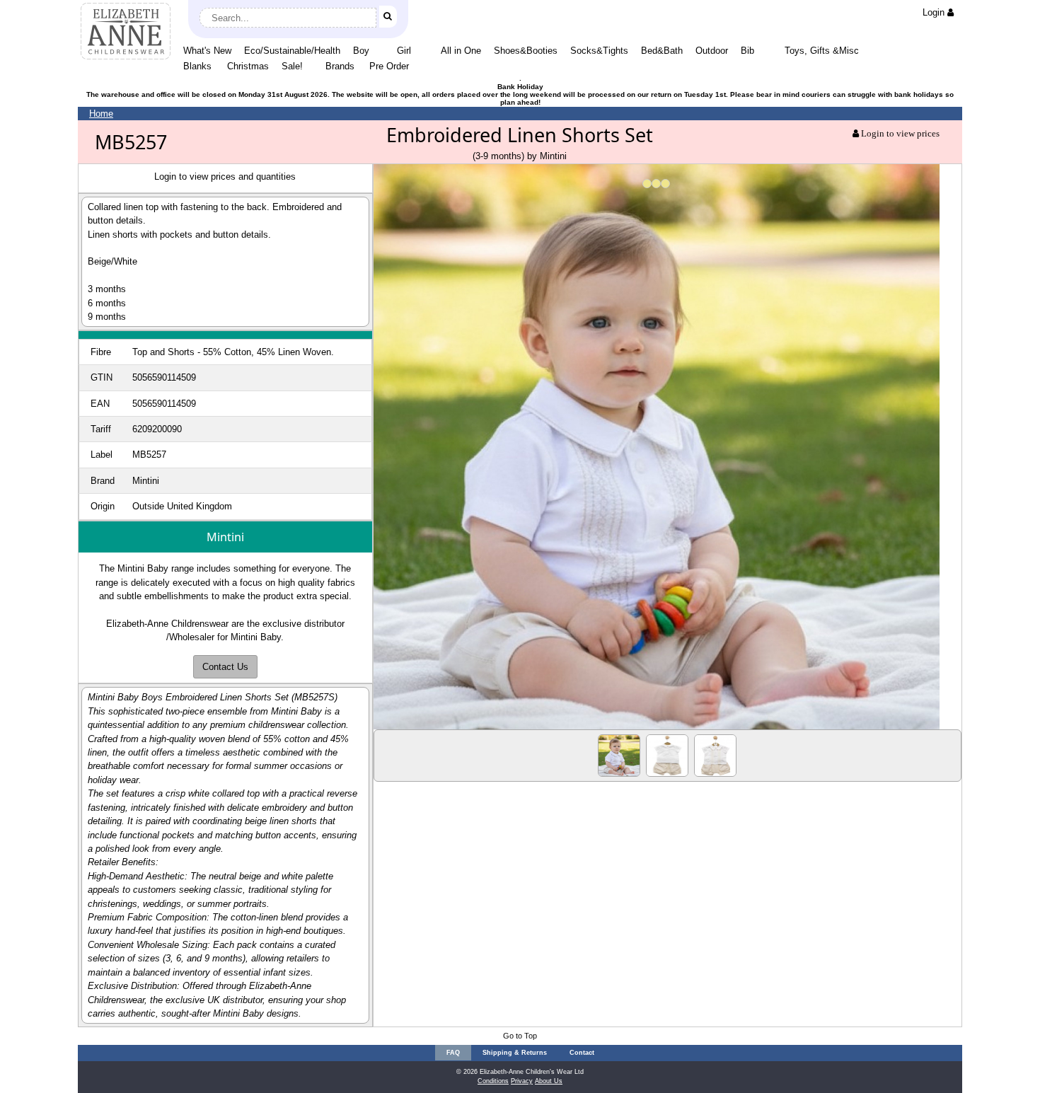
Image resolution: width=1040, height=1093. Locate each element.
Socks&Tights (599, 50)
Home (101, 113)
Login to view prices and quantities (225, 176)
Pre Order (389, 66)
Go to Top (520, 1035)
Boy (361, 50)
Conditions (493, 1081)
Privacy (522, 1081)
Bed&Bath (662, 50)
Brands (339, 66)
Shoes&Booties (525, 50)
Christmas (248, 66)
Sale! (292, 66)
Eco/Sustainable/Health (292, 50)
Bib (747, 50)
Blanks (197, 66)
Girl (404, 50)
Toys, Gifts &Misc (822, 50)
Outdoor (711, 50)
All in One (461, 50)
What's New (207, 50)
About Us (548, 1081)
